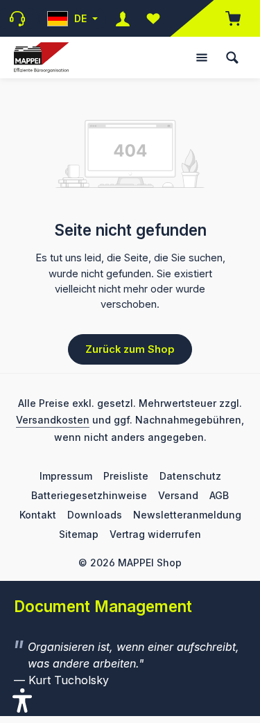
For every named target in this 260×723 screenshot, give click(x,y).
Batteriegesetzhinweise (89, 495)
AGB (219, 495)
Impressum (66, 476)
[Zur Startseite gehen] (41, 57)
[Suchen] (232, 57)
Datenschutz (190, 476)
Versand (178, 495)
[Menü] (202, 57)
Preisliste (125, 476)
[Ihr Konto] (123, 18)
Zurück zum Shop (130, 349)
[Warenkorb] (226, 18)
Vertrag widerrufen (155, 534)
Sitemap (78, 534)
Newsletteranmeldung (187, 515)
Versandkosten (52, 420)
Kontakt (37, 515)
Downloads (94, 515)
